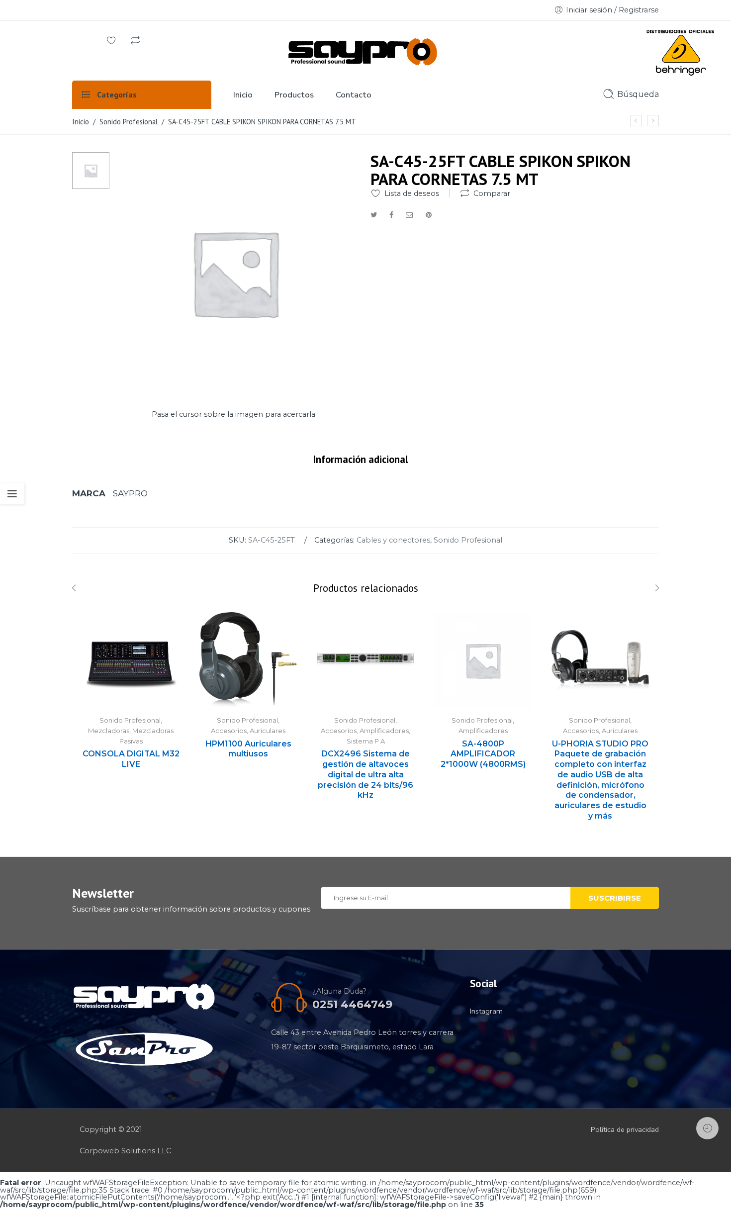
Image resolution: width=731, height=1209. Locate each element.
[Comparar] (135, 41)
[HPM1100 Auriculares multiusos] (248, 660)
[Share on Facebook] (391, 214)
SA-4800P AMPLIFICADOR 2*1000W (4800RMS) (483, 754)
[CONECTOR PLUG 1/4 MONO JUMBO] (653, 120)
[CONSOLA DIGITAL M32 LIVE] (131, 660)
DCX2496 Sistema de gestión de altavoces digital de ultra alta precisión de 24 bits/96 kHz (365, 774)
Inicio (80, 121)
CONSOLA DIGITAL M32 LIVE (131, 759)
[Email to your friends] (409, 214)
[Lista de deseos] (111, 41)
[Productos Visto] (707, 1128)
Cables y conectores (393, 540)
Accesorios (229, 731)
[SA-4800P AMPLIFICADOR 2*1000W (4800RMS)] (483, 660)
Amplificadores (384, 731)
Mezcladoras (108, 731)
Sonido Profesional (128, 121)
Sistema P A (366, 741)
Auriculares (267, 731)
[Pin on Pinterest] (429, 214)
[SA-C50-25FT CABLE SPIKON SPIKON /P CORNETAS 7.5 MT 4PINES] (636, 120)
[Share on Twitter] (373, 214)
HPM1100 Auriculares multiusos (248, 749)
